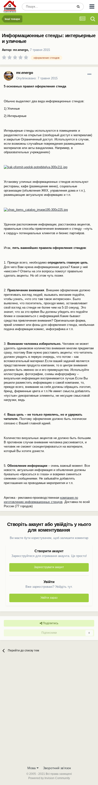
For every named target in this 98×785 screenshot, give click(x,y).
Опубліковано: (37, 78)
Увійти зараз (49, 597)
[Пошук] (78, 6)
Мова (32, 768)
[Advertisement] (49, 712)
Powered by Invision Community (49, 778)
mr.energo (20, 50)
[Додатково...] (89, 74)
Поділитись (50, 623)
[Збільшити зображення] (35, 167)
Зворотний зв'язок (57, 768)
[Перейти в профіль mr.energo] (8, 76)
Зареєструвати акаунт (49, 567)
